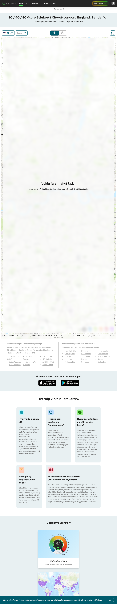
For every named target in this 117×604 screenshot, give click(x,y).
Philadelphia (70, 362)
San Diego (85, 356)
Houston (68, 359)
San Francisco (104, 356)
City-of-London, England (25, 353)
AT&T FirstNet (48, 362)
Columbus (102, 362)
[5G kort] (58, 585)
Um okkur (46, 3)
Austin (100, 359)
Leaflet (4, 335)
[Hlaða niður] (47, 383)
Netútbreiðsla (54, 33)
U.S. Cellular (47, 359)
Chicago (68, 356)
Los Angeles (70, 354)
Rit (27, 3)
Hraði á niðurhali (62, 33)
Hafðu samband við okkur (28, 500)
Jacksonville (103, 354)
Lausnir (35, 3)
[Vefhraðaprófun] (58, 544)
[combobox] (8, 33)
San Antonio (86, 354)
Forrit (13, 3)
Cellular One (47, 356)
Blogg (55, 3)
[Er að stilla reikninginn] (113, 3)
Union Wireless (15, 362)
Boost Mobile (48, 365)
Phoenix (84, 351)
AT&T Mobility (15, 365)
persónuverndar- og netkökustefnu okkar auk (54, 600)
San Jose (85, 362)
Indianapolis (103, 351)
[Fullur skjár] (112, 33)
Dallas (83, 359)
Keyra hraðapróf (100, 3)
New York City (70, 351)
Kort (21, 3)
